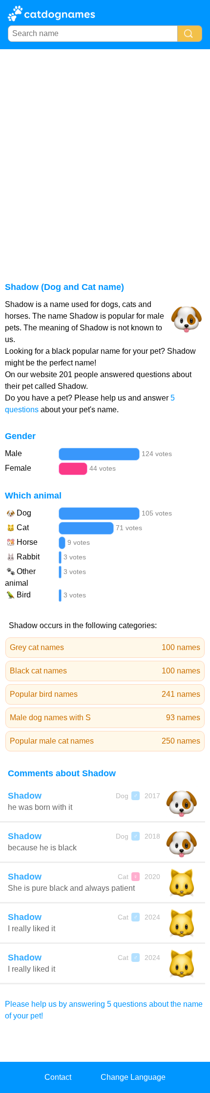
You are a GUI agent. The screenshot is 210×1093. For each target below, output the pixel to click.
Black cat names (105, 671)
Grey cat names (105, 647)
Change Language (133, 1077)
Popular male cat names (105, 741)
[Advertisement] (105, 159)
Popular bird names (105, 694)
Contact (57, 1077)
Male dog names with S (105, 717)
